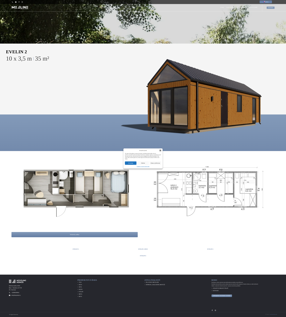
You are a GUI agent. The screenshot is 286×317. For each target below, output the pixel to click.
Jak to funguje (242, 7)
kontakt (270, 7)
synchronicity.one (273, 314)
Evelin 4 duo (143, 249)
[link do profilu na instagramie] (23, 2)
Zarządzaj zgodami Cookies (222, 295)
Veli (80, 282)
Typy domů (229, 7)
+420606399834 (15, 292)
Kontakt (216, 290)
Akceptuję (130, 163)
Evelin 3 (76, 249)
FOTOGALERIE (253, 7)
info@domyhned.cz (16, 295)
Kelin (80, 289)
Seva (80, 287)
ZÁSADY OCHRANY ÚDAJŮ (220, 288)
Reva (80, 296)
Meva (80, 294)
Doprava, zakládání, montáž (155, 284)
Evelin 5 (210, 249)
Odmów (143, 163)
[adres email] (16, 2)
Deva (80, 284)
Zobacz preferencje (155, 163)
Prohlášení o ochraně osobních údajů (143, 166)
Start (222, 8)
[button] (160, 150)
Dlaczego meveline (152, 282)
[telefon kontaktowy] (13, 2)
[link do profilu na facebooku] (20, 2)
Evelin (81, 291)
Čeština (266, 1)
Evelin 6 (143, 255)
